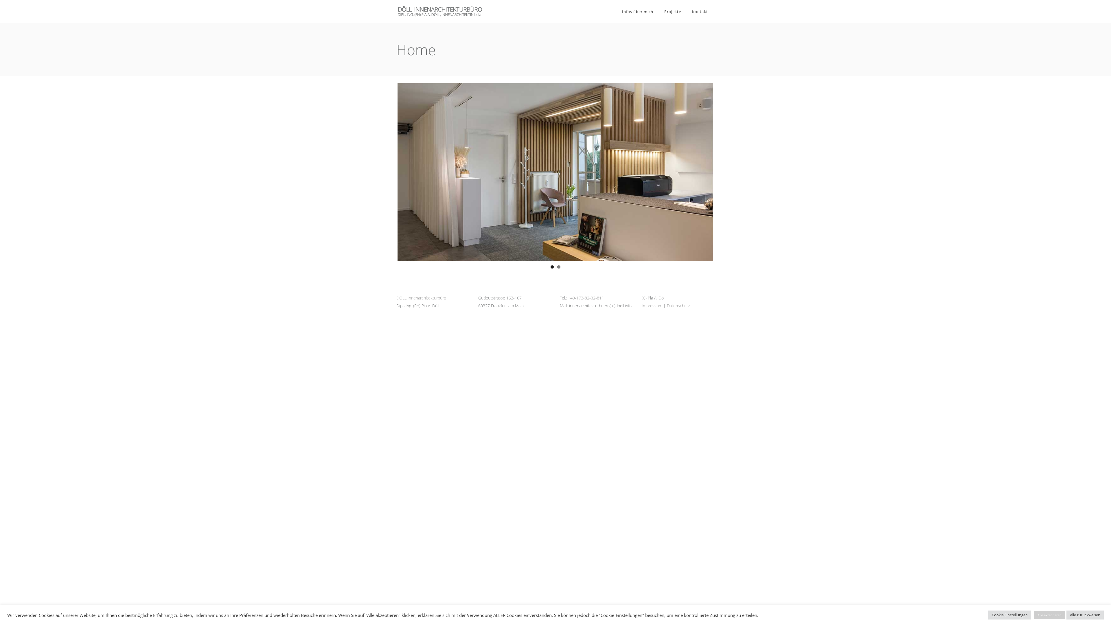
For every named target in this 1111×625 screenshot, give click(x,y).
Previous (389, 172)
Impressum (652, 305)
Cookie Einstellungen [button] (1010, 614)
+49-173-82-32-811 (586, 298)
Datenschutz (678, 305)
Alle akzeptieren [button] (1050, 615)
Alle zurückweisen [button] (1085, 614)
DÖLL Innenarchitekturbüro (421, 298)
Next (722, 172)
